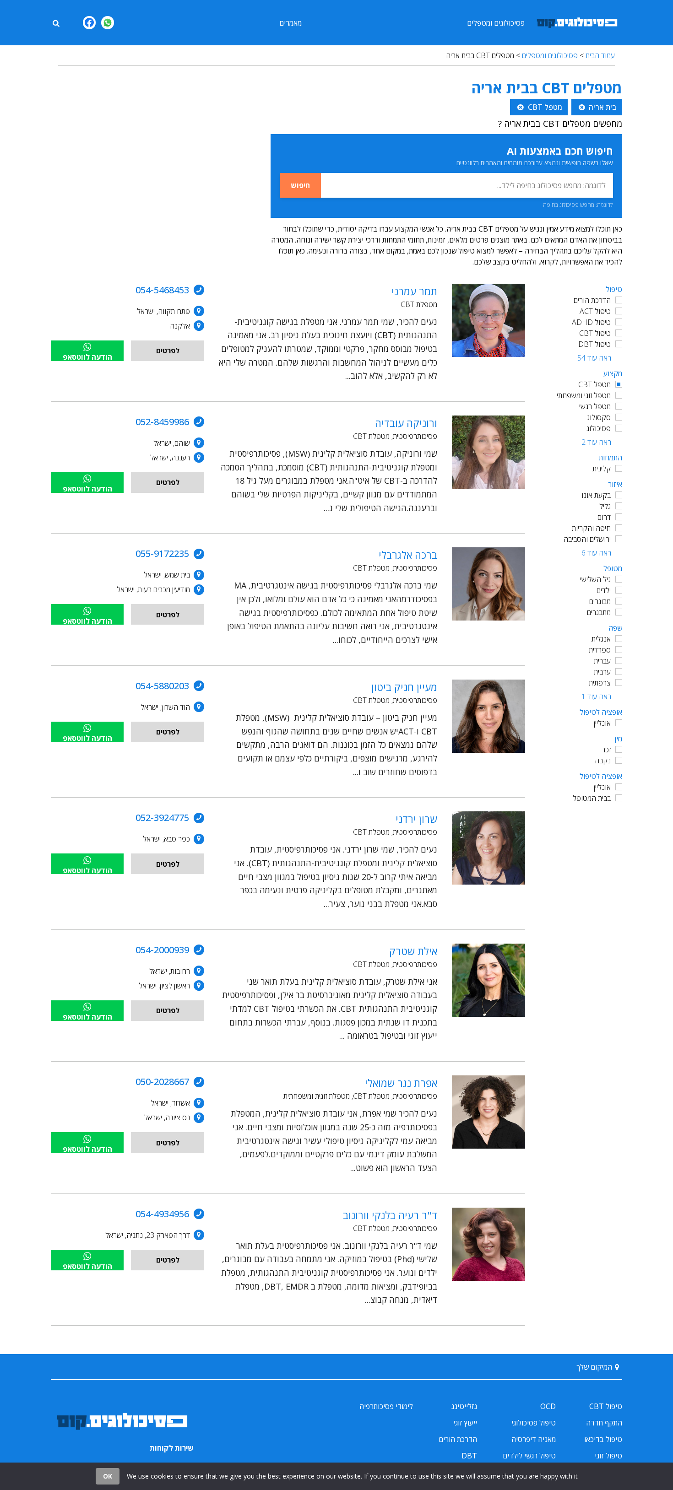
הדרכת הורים (592, 300)
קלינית (601, 469)
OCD (548, 1406)
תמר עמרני (414, 291)
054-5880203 (162, 686)
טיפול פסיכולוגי (533, 1423)
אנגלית (601, 639)
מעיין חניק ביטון (404, 687)
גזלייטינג (464, 1406)
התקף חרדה (604, 1423)
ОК (107, 1476)
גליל (605, 506)
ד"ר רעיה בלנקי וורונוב (390, 1215)
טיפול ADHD (591, 322)
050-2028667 (162, 1081)
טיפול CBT (595, 333)
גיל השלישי (595, 579)
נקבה (603, 761)
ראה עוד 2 (596, 442)
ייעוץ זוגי (465, 1423)
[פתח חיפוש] (56, 22)
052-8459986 (162, 422)
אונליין (602, 723)
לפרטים (167, 351)
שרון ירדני (416, 819)
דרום (604, 517)
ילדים (604, 590)
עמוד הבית (600, 55)
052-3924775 (162, 817)
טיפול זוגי (608, 1456)
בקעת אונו (596, 495)
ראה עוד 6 (596, 553)
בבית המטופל (592, 798)
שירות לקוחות (172, 1448)
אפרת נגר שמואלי (401, 1083)
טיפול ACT (595, 311)
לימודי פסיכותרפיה (386, 1406)
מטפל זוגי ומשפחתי (584, 395)
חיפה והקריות (591, 528)
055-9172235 (162, 553)
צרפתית (600, 683)
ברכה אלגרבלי (408, 554)
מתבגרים (599, 612)
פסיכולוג (598, 428)
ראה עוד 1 (596, 696)
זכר (606, 750)
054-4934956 (162, 1214)
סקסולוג (599, 417)
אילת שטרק (413, 951)
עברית (602, 661)
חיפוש (300, 185)
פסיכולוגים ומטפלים (496, 23)
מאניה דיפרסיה (533, 1439)
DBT (469, 1456)
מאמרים (290, 23)
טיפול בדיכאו (603, 1439)
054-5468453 (162, 290)
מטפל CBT (594, 384)
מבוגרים (600, 601)
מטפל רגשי (595, 406)
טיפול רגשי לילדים (529, 1456)
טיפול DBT (594, 344)
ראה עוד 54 (594, 358)
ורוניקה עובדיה (406, 423)
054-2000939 (162, 950)
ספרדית (600, 650)
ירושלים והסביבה (587, 539)
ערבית (602, 672)
